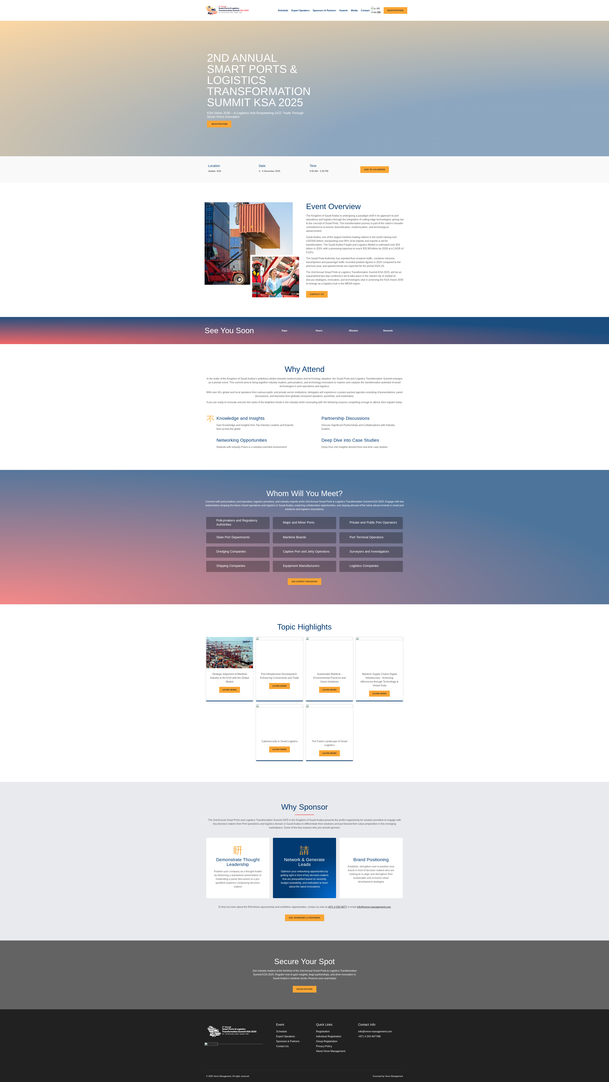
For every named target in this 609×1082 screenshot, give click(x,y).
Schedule (283, 10)
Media (354, 10)
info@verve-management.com (374, 907)
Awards (343, 10)
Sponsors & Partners (324, 10)
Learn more (229, 690)
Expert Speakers (300, 10)
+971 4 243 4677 (337, 907)
